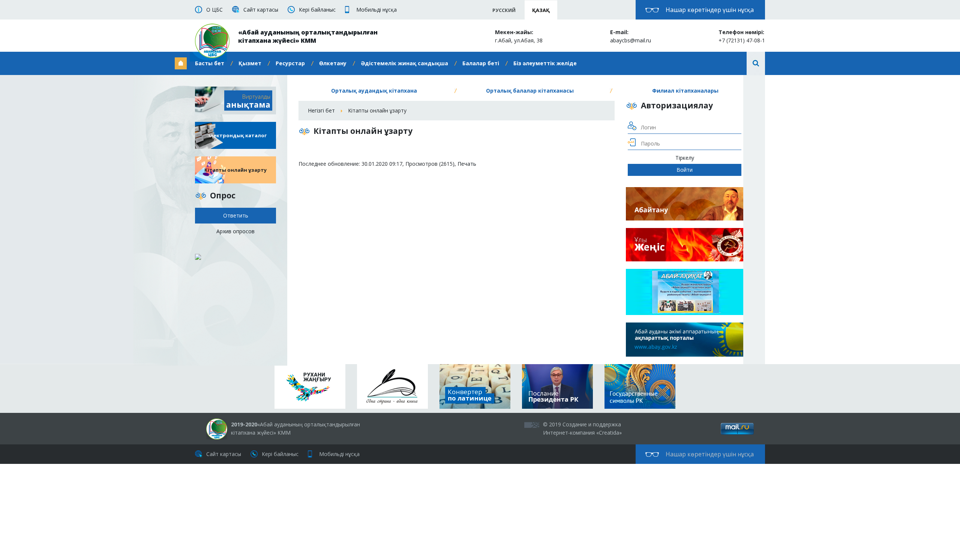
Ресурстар (290, 63)
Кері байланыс (317, 9)
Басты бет (209, 63)
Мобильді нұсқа (376, 9)
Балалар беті (480, 63)
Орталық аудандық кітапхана (374, 90)
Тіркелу (684, 157)
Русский (504, 10)
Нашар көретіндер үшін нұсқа (710, 10)
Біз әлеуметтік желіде (545, 63)
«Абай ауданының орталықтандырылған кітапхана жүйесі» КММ (308, 36)
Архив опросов (235, 231)
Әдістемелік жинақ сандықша (404, 63)
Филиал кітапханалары (685, 90)
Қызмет (249, 63)
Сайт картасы (260, 9)
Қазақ (541, 10)
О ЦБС (214, 9)
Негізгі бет (321, 110)
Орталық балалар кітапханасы (530, 90)
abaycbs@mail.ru (630, 40)
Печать (467, 163)
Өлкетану (332, 63)
